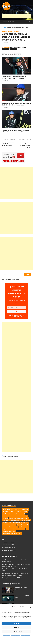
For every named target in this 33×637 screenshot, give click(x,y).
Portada (4, 27)
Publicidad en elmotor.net (9, 547)
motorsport (5, 518)
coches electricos (24, 509)
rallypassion (5, 529)
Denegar (16, 627)
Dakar (11, 511)
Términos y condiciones (15, 635)
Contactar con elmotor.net (9, 550)
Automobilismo (13, 47)
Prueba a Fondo (16, 522)
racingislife (13, 524)
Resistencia (22, 529)
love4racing (24, 516)
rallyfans (21, 526)
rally (27, 524)
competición (5, 511)
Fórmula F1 (10, 31)
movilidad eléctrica (15, 520)
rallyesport (15, 526)
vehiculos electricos (7, 531)
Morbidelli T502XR (20, 604)
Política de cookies (6, 635)
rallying (26, 526)
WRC (20, 533)
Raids (18, 524)
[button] (30, 607)
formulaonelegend (20, 513)
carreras (17, 509)
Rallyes (9, 526)
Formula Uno (17, 31)
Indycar (18, 516)
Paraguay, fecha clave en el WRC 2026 (12, 578)
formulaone (5, 513)
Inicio (3, 539)
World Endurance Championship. (10, 533)
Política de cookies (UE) (8, 544)
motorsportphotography (22, 518)
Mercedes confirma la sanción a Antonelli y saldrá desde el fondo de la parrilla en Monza (16, 104)
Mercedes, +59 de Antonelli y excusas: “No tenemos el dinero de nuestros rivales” (14, 77)
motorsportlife (12, 518)
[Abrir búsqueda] (29, 22)
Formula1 (25, 511)
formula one (5, 48)
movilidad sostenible (25, 520)
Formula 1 (4, 31)
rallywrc (16, 529)
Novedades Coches (7, 522)
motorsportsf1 (6, 520)
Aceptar (16, 623)
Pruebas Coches (24, 522)
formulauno (12, 516)
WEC (14, 531)
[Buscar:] (16, 274)
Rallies (23, 524)
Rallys (11, 529)
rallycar (4, 526)
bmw (12, 509)
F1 (18, 47)
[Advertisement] (17, 16)
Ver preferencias (16, 631)
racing (7, 524)
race (4, 524)
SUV (27, 529)
